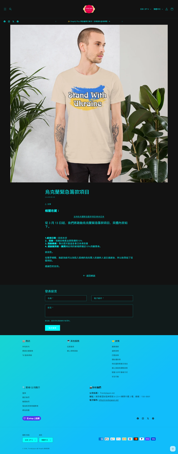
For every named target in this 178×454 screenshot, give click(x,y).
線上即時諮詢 (72, 351)
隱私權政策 (116, 359)
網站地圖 (25, 410)
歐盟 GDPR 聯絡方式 (120, 372)
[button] (5, 9)
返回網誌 (90, 275)
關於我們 (25, 397)
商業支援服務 (27, 351)
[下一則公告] (122, 21)
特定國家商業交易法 (120, 363)
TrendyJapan (32, 448)
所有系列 (25, 346)
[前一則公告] (55, 21)
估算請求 (70, 346)
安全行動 (115, 376)
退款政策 (115, 351)
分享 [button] (49, 204)
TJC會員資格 (27, 355)
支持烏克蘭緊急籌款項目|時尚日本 (89, 216)
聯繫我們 (25, 401)
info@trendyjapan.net (109, 399)
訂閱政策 (115, 355)
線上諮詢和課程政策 (120, 368)
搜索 (24, 393)
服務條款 (115, 346)
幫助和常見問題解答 (30, 406)
